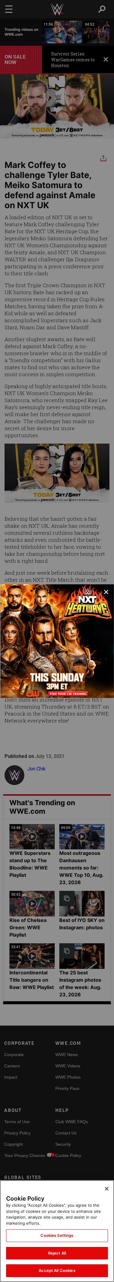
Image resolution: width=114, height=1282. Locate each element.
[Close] (106, 1188)
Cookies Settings (56, 1235)
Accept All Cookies (57, 1270)
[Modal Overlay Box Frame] (57, 641)
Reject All (57, 1253)
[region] (57, 1231)
